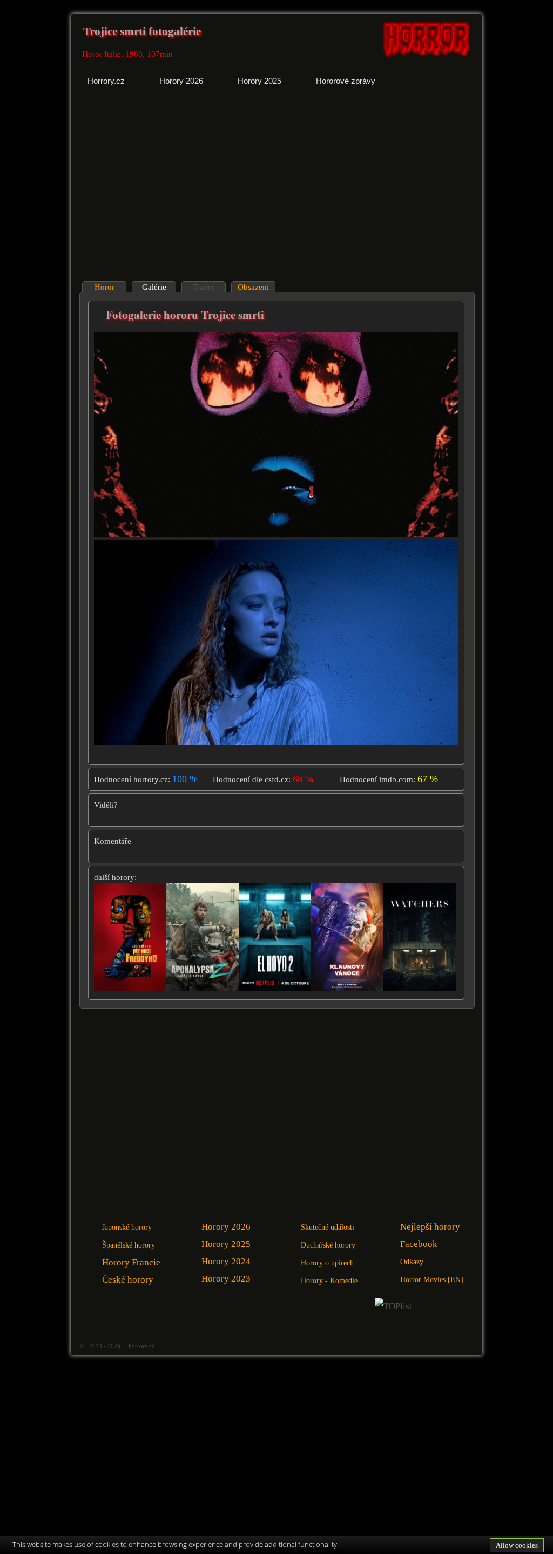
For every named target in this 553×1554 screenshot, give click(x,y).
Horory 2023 (226, 1278)
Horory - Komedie (329, 1281)
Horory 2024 (226, 1261)
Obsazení (253, 287)
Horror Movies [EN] (431, 1280)
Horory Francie (131, 1262)
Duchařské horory (328, 1245)
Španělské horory (128, 1245)
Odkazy (411, 1262)
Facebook (418, 1244)
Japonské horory (127, 1227)
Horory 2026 (226, 1227)
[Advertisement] (175, 192)
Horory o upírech (327, 1263)
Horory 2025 (226, 1244)
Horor (104, 287)
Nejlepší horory (430, 1227)
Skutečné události (327, 1227)
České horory (127, 1280)
